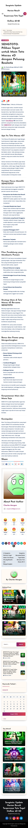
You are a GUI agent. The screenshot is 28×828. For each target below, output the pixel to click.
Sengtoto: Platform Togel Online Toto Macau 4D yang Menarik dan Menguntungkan (13, 613)
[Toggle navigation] (2, 14)
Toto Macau (9, 120)
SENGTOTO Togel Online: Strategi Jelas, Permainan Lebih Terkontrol (13, 790)
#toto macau (6, 69)
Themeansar (14, 825)
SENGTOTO (7, 125)
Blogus (22, 823)
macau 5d (5, 690)
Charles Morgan (10, 67)
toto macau (5, 40)
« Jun (4, 718)
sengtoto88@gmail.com (13, 509)
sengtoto (7, 738)
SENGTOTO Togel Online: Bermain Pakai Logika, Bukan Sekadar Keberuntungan (11, 663)
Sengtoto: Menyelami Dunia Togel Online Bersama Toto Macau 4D (12, 598)
